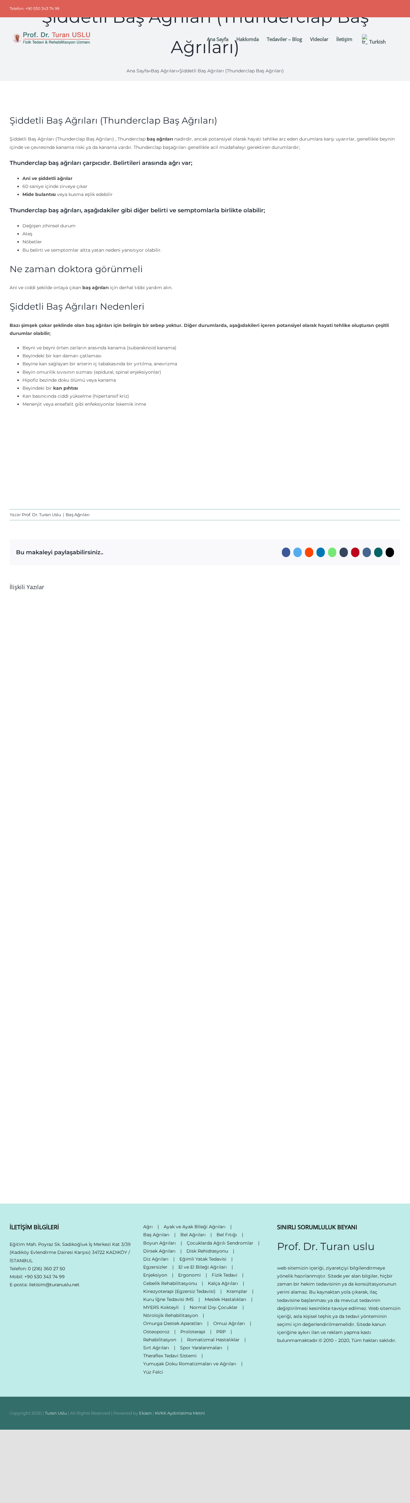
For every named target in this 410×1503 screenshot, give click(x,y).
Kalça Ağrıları (223, 1283)
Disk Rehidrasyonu (207, 1251)
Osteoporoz (156, 1332)
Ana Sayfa (138, 71)
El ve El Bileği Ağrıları (202, 1267)
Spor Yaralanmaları (201, 1348)
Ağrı (148, 1227)
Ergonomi (189, 1275)
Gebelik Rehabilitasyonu (170, 1283)
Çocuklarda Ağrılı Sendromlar (220, 1243)
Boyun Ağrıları (159, 1243)
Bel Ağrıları (193, 1235)
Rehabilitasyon (159, 1340)
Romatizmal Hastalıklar (213, 1340)
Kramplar (236, 1291)
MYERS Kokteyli (161, 1307)
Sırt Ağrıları (156, 1348)
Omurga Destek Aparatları (172, 1323)
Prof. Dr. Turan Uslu (41, 514)
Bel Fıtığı (227, 1235)
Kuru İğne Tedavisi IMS (168, 1299)
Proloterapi (192, 1332)
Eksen (145, 1413)
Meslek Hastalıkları (225, 1299)
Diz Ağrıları (155, 1259)
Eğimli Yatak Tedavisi (202, 1259)
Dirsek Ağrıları (159, 1251)
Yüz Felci (153, 1372)
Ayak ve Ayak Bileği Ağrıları (195, 1227)
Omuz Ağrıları (229, 1323)
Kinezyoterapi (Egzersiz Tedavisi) (179, 1291)
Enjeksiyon (155, 1275)
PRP (221, 1332)
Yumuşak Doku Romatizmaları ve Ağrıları (189, 1364)
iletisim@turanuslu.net (54, 1285)
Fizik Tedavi (224, 1275)
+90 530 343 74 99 (44, 1277)
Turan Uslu (56, 1413)
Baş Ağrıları (164, 71)
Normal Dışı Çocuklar (214, 1307)
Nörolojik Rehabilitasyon (170, 1315)
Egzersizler (155, 1267)
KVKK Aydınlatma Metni (180, 1413)
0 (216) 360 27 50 (46, 1268)
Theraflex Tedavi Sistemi (170, 1356)
